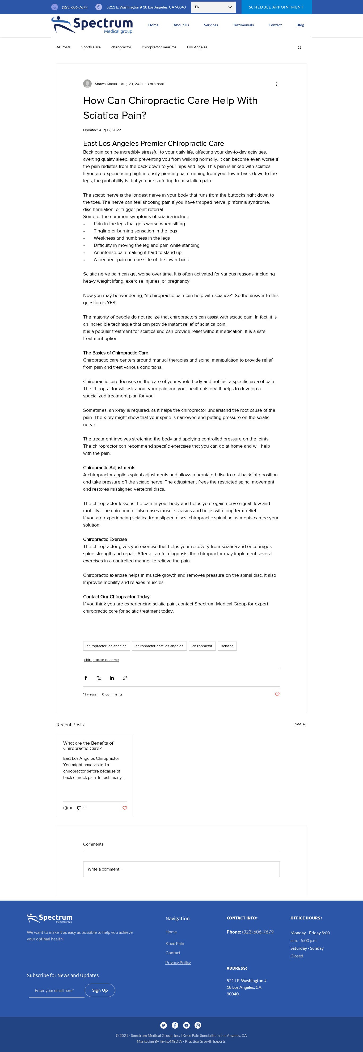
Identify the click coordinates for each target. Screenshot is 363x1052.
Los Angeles (197, 47)
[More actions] (276, 83)
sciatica (227, 646)
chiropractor (121, 47)
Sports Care (91, 47)
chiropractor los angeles (106, 646)
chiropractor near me (159, 47)
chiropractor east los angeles (159, 646)
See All (300, 724)
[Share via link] (124, 677)
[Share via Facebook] (85, 677)
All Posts (64, 47)
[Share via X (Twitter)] (98, 677)
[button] (210, 25)
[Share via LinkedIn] (111, 677)
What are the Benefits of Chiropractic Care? (88, 745)
